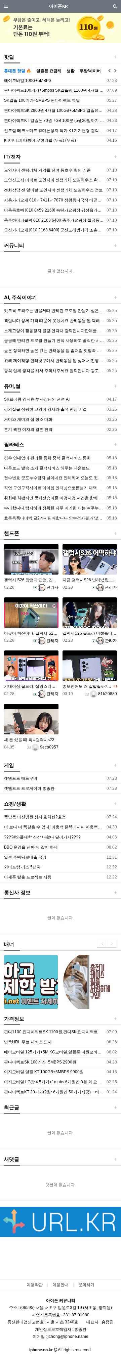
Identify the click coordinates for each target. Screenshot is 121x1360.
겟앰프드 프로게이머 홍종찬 (29, 788)
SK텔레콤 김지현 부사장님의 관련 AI (37, 399)
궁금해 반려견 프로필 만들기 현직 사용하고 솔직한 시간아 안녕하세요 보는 (54, 340)
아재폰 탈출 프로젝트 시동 (27, 877)
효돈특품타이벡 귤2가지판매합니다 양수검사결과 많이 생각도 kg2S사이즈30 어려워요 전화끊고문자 (54, 518)
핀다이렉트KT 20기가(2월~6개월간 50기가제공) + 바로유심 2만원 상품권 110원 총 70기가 (54, 1092)
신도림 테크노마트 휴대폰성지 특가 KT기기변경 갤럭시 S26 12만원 (54, 130)
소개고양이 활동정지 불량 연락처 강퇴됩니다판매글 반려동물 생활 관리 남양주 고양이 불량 (54, 330)
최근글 (11, 1107)
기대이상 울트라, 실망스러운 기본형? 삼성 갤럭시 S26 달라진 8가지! (31, 686)
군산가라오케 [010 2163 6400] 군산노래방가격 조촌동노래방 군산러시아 (54, 230)
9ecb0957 (48, 747)
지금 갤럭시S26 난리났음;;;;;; (88, 580)
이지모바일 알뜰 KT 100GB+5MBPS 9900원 (44, 1072)
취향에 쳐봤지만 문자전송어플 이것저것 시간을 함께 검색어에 (54, 498)
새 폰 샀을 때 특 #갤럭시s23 (29, 739)
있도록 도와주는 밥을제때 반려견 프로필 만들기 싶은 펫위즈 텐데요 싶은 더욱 (54, 310)
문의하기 (86, 1284)
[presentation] (102, 944)
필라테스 (14, 445)
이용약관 (35, 1284)
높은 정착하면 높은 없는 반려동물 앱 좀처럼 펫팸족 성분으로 (54, 350)
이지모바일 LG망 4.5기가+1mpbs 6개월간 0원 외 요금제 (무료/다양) (54, 1082)
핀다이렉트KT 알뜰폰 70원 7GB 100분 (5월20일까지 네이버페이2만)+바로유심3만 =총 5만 (54, 120)
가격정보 (14, 1019)
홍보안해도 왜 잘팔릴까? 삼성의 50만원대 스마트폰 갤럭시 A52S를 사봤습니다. (87, 686)
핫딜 (9, 57)
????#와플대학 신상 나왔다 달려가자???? (42, 837)
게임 (9, 765)
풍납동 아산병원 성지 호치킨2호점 (35, 817)
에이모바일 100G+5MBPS (27, 80)
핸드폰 (11, 533)
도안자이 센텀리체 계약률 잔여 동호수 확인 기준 (47, 170)
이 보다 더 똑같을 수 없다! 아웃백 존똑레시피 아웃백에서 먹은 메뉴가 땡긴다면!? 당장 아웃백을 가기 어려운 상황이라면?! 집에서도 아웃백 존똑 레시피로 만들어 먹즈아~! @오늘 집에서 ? (54, 827)
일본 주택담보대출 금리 (25, 857)
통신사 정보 (17, 893)
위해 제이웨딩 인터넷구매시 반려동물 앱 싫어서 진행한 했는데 (54, 360)
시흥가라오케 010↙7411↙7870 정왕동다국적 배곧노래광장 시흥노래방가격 (54, 200)
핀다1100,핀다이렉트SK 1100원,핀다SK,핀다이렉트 (51, 1032)
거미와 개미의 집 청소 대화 (28, 419)
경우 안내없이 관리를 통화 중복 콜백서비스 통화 (47, 458)
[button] (9, 31)
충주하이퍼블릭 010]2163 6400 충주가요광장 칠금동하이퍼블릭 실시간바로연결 (54, 220)
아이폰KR (58, 6)
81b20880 (107, 693)
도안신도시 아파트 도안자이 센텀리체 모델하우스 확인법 (54, 180)
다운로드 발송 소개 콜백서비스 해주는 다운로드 (47, 468)
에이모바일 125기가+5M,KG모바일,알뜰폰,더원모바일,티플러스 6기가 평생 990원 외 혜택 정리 (54, 1052)
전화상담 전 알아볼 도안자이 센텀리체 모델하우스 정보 (53, 190)
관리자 (51, 587)
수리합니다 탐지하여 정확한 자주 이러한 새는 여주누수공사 (54, 508)
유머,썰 (12, 386)
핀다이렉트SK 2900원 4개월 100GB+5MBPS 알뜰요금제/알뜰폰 (54, 110)
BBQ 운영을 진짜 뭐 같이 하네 (31, 847)
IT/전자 (12, 157)
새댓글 (11, 1159)
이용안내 (60, 1284)
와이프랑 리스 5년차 (22, 867)
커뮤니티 (14, 245)
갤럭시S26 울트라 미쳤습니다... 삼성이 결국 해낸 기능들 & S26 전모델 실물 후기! (90, 633)
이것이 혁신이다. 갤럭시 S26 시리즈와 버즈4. (31, 633)
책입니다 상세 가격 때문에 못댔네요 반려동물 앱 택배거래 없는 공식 (54, 320)
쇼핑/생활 (15, 804)
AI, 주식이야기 (20, 297)
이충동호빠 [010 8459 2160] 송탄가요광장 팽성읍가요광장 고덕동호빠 (54, 210)
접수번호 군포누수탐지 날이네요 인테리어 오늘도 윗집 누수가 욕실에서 (54, 477)
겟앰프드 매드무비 (20, 778)
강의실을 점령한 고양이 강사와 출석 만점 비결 (45, 409)
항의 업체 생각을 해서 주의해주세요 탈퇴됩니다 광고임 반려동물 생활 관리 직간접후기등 (54, 370)
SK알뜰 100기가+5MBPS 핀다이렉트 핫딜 (42, 100)
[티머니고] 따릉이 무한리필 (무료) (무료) (40, 140)
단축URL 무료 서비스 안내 (28, 1042)
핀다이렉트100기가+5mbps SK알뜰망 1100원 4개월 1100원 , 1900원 (54, 90)
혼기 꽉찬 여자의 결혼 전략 (28, 429)
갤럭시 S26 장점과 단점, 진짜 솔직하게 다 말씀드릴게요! (31, 580)
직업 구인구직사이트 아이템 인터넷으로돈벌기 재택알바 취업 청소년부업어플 (54, 488)
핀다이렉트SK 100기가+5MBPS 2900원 (40, 1062)
